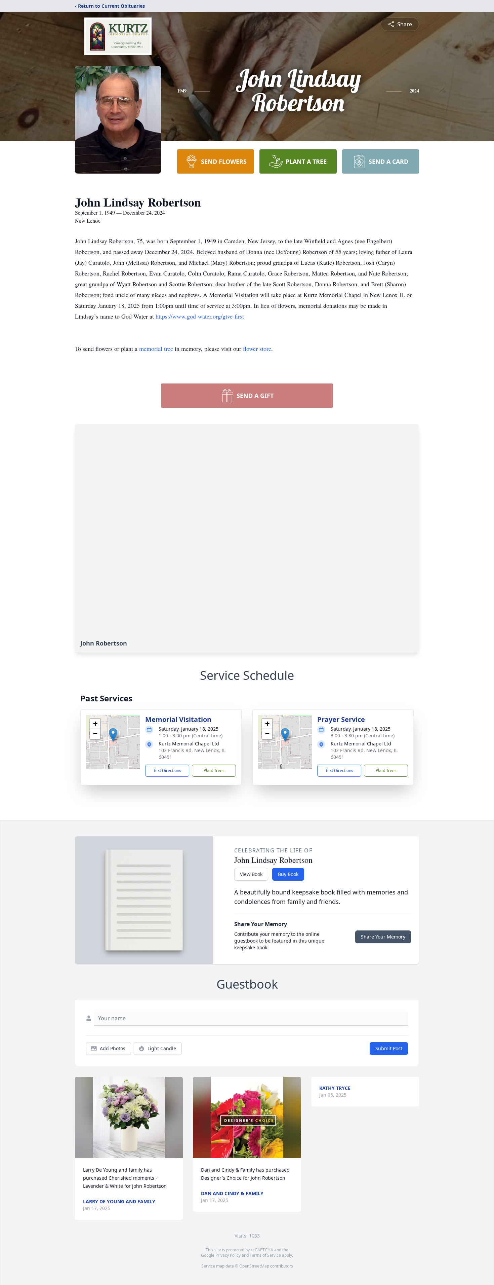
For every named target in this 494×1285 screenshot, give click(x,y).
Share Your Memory (383, 936)
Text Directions (167, 770)
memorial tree (156, 348)
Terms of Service (265, 1255)
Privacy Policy (228, 1255)
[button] (113, 735)
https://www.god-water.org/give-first (200, 316)
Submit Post (388, 1048)
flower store (257, 348)
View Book (251, 874)
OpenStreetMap (254, 1266)
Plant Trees (214, 770)
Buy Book (288, 874)
